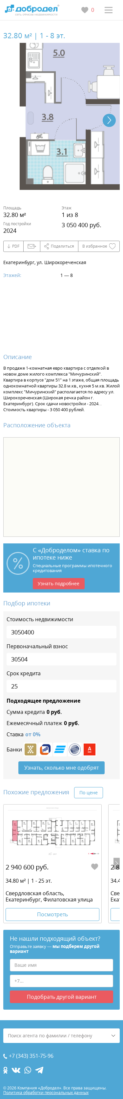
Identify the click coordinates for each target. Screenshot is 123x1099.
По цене (88, 792)
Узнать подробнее (58, 583)
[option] (52, 863)
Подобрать (61, 996)
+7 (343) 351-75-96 (31, 1056)
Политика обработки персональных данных (46, 1092)
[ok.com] (5, 1070)
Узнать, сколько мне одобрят (61, 767)
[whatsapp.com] (27, 1070)
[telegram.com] (39, 1070)
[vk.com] (15, 1070)
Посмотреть (52, 914)
